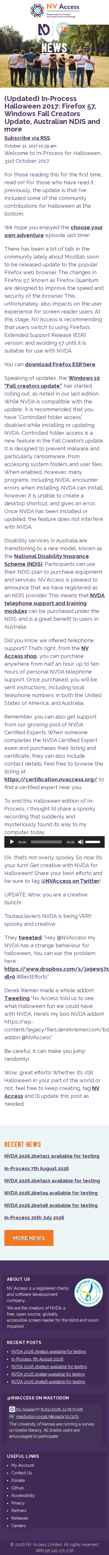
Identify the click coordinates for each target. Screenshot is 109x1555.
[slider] (93, 841)
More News (29, 1238)
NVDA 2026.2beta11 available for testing (51, 1156)
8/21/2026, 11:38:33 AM (62, 1409)
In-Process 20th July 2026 (34, 1217)
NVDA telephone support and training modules (54, 603)
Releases (19, 1518)
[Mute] (81, 842)
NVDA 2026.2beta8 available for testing (51, 1205)
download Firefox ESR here (60, 364)
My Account (22, 1465)
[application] (54, 842)
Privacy (18, 1503)
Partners (18, 1510)
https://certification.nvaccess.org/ (50, 779)
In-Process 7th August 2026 (36, 1168)
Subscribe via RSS (27, 138)
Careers (18, 1525)
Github (17, 1488)
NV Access (25, 1409)
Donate (18, 1480)
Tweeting (17, 998)
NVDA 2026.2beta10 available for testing (52, 1181)
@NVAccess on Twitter (70, 881)
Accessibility (23, 1495)
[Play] (12, 842)
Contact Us (21, 1473)
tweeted (30, 938)
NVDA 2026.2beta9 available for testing (51, 1193)
